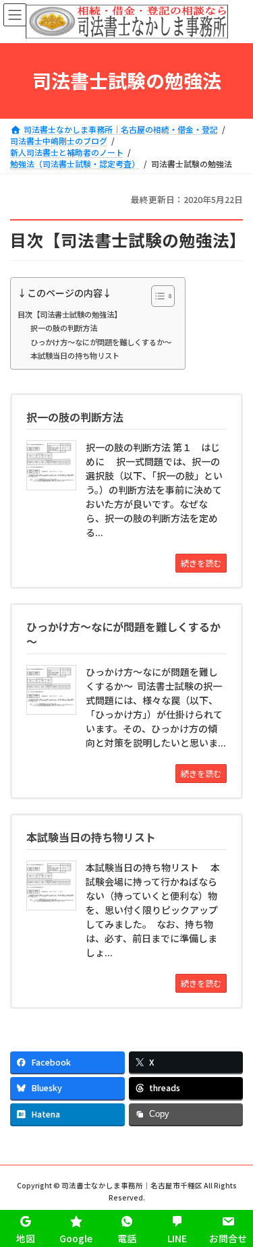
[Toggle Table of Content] (156, 296)
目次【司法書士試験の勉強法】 (69, 314)
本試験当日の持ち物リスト (74, 355)
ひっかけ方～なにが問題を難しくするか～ (100, 342)
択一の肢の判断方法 (63, 327)
